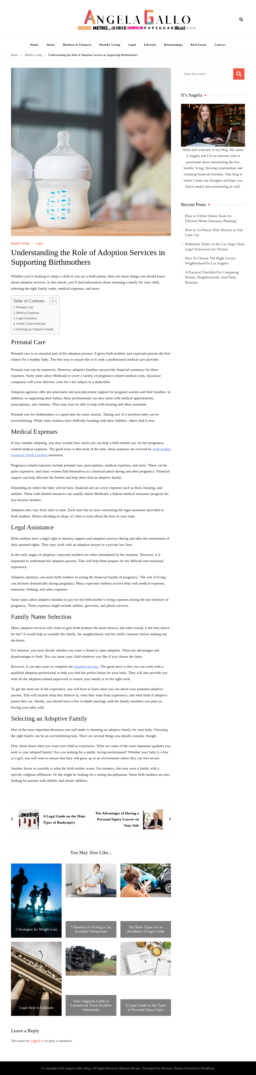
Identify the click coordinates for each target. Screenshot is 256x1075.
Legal (132, 44)
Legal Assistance (26, 318)
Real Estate (199, 44)
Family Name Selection (31, 324)
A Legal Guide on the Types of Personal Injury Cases (145, 1007)
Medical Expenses (27, 313)
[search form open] (241, 20)
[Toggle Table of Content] (51, 301)
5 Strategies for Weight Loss (36, 929)
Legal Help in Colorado (36, 1008)
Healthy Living (109, 44)
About (50, 44)
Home (34, 44)
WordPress (207, 1068)
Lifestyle (150, 44)
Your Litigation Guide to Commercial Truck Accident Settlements (90, 1005)
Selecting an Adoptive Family (35, 329)
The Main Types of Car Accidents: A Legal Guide (145, 929)
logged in (37, 1041)
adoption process (86, 666)
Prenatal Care (24, 307)
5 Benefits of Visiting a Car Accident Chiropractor (91, 929)
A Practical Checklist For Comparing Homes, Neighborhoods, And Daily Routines (212, 277)
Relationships (173, 44)
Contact (220, 44)
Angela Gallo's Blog (78, 1068)
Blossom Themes (172, 1068)
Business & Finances (77, 44)
